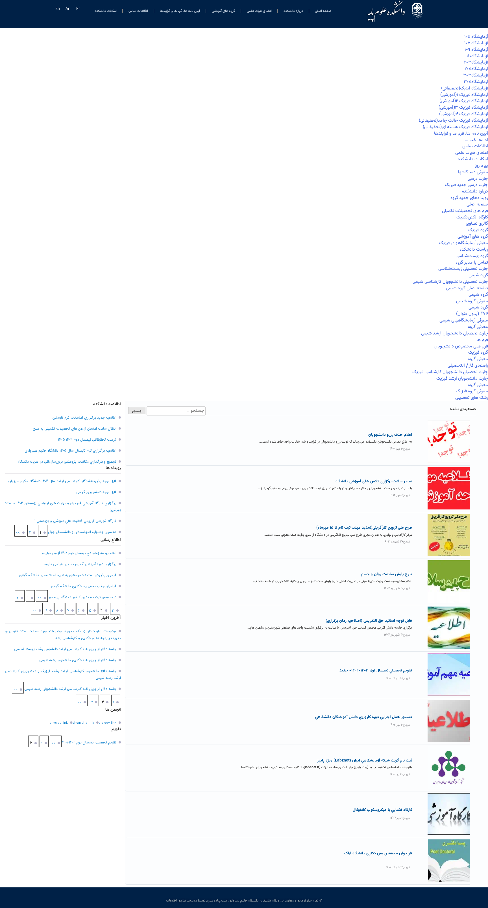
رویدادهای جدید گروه (469, 198)
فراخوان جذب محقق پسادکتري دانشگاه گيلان (83, 586)
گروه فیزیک (478, 230)
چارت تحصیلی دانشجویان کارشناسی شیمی (450, 281)
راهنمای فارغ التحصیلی (468, 365)
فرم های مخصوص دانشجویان (461, 346)
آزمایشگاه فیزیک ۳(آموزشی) (463, 107)
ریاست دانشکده (473, 249)
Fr (78, 9)
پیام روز (481, 165)
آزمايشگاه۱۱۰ (477, 56)
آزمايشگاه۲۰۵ (476, 69)
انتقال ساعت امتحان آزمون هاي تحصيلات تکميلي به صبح (74, 429)
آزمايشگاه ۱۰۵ (476, 36)
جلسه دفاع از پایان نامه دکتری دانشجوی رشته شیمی (77, 660)
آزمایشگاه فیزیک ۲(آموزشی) (463, 101)
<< (40, 598)
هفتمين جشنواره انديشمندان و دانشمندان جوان (82, 532)
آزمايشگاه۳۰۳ (475, 75)
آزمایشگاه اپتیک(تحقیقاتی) (464, 88)
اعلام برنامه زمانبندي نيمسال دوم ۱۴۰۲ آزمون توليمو (79, 553)
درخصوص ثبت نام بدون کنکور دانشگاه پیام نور (82, 597)
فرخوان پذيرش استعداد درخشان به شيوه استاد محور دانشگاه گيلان (67, 575)
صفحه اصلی (323, 11)
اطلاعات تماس (138, 11)
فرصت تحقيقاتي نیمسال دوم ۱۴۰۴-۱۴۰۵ (87, 440)
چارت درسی (478, 178)
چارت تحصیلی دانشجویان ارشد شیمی (454, 333)
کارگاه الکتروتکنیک (472, 217)
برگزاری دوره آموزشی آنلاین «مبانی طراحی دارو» (80, 564)
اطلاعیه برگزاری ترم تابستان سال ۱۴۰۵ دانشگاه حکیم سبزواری (70, 451)
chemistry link (83, 723)
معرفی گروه (478, 327)
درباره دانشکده (293, 11)
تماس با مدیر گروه (472, 262)
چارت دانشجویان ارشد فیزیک (462, 378)
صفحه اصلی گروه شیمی (467, 288)
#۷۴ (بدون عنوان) (472, 314)
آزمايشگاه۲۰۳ (476, 62)
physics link (58, 723)
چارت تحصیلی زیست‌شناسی (463, 268)
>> (18, 533)
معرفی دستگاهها (473, 172)
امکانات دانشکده (106, 11)
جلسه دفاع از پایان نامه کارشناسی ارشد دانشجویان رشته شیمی (70, 689)
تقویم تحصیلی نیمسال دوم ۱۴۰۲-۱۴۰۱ (89, 742)
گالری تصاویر (477, 223)
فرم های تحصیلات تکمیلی (465, 211)
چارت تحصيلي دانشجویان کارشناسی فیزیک (450, 372)
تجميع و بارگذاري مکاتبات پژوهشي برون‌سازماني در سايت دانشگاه (67, 462)
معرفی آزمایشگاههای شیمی (463, 320)
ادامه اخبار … (476, 140)
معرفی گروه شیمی (472, 301)
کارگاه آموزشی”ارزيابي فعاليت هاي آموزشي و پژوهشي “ (75, 521)
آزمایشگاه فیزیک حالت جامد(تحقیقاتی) (453, 120)
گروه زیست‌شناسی (472, 256)
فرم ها (482, 339)
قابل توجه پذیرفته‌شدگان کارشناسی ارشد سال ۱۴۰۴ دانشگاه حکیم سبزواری (61, 481)
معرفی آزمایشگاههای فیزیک (463, 243)
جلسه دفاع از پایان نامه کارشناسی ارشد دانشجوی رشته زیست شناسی (65, 649)
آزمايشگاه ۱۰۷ (476, 43)
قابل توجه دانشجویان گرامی (96, 492)
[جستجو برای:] (175, 411)
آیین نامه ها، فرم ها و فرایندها (180, 11)
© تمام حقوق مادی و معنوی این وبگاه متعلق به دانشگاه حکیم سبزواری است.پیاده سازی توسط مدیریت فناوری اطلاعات (244, 900)
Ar (67, 9)
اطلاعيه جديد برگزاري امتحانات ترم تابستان (84, 418)
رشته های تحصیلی (471, 397)
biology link (107, 723)
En (57, 9)
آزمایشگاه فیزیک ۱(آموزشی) (464, 95)
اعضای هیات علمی (259, 11)
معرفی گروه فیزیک (472, 391)
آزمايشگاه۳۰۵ (476, 82)
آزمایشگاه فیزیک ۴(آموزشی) (463, 114)
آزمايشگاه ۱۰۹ (476, 49)
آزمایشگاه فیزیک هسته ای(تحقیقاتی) (455, 127)
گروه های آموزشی (223, 11)
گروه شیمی (478, 275)
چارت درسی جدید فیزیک (466, 185)
